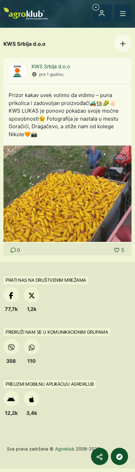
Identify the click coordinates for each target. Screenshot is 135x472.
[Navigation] (123, 13)
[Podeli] (99, 456)
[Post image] (67, 193)
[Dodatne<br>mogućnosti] (119, 456)
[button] (123, 43)
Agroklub (64, 449)
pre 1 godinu (51, 74)
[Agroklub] (25, 13)
